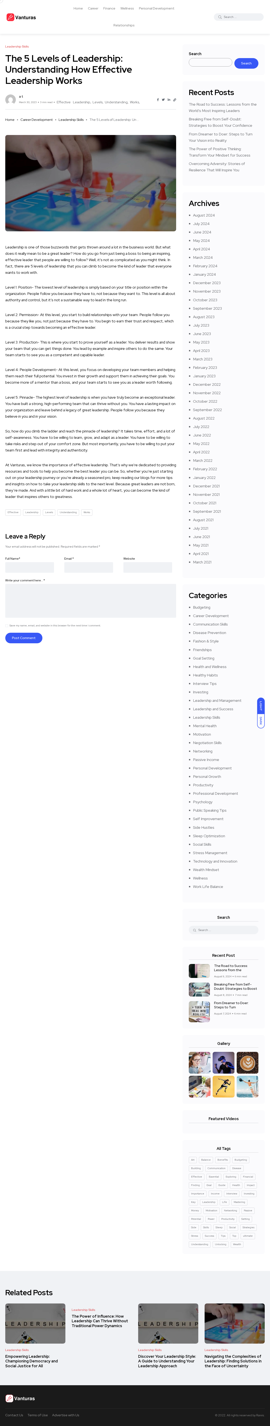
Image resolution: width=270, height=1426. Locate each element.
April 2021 (201, 553)
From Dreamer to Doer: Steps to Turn (231, 1005)
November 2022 (207, 392)
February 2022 (205, 468)
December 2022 (207, 384)
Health (236, 1185)
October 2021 (204, 502)
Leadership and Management (217, 700)
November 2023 (207, 291)
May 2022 (201, 443)
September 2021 (207, 511)
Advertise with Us (65, 1415)
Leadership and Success (213, 708)
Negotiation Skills (207, 742)
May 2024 (201, 240)
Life (224, 1202)
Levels (98, 102)
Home (78, 8)
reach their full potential (34, 376)
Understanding (116, 102)
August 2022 (204, 418)
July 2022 (201, 426)
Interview (231, 1193)
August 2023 (204, 316)
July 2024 (201, 223)
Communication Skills (210, 624)
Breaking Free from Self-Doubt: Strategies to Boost (235, 986)
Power (211, 1219)
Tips (223, 1236)
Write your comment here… (25, 580)
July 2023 (201, 325)
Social (232, 1227)
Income (215, 1193)
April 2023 (201, 350)
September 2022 (207, 409)
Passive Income (206, 759)
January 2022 (204, 477)
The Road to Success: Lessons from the (231, 968)
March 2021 (202, 562)
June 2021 (201, 536)
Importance (197, 1193)
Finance (109, 8)
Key (193, 1202)
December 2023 (207, 282)
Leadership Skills (71, 119)
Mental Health (205, 725)
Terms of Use (37, 1415)
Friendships (202, 649)
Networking (202, 751)
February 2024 (205, 265)
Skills (206, 1227)
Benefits (222, 1160)
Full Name (12, 558)
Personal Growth (207, 776)
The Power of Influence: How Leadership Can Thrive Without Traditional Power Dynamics (100, 1321)
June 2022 (202, 435)
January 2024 (204, 274)
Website (129, 558)
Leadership (81, 102)
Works (134, 102)
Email (69, 558)
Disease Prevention (209, 632)
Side (193, 1227)
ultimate (248, 1236)
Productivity (203, 785)
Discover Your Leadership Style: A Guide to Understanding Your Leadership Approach (167, 1361)
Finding (195, 1185)
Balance (206, 1160)
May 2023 (201, 342)
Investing (200, 692)
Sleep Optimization (209, 835)
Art (192, 1160)
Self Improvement (208, 818)
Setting (245, 1219)
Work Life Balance (208, 886)
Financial (248, 1176)
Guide (221, 1185)
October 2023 (205, 299)
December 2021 (206, 486)
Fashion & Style (206, 641)
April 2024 (201, 249)
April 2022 (201, 452)
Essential (214, 1176)
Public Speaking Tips (210, 810)
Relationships (124, 25)
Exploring (231, 1176)
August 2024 (204, 215)
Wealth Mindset (206, 869)
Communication (216, 1168)
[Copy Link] (174, 100)
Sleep (219, 1227)
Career (93, 8)
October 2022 (205, 401)
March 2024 (203, 257)
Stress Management (210, 852)
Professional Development (215, 793)
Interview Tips (205, 683)
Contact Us (14, 1415)
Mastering (239, 1202)
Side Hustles (203, 827)
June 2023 (202, 333)
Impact (251, 1185)
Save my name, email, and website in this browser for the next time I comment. (55, 625)
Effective (64, 102)
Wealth (237, 1244)
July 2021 (200, 528)
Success (209, 1236)
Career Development (36, 119)
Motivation (202, 734)
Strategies (248, 1227)
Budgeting (201, 607)
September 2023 (207, 308)
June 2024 (202, 232)
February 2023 (205, 367)
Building (196, 1168)
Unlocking (220, 1244)
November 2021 (206, 494)
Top (234, 1236)
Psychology (202, 801)
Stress (194, 1236)
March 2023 (202, 359)
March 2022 (202, 460)
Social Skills (202, 844)
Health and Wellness (210, 666)
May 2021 (200, 545)
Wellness (127, 8)
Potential (196, 1219)
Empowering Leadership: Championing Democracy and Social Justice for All (31, 1361)
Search (195, 53)
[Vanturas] (21, 17)
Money (195, 1210)
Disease (236, 1168)
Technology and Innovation (215, 861)
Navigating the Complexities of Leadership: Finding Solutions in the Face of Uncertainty (233, 1361)
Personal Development (156, 8)
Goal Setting (203, 658)
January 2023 (204, 376)
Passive (248, 1210)
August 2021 (203, 519)
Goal (209, 1185)
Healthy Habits (205, 675)
